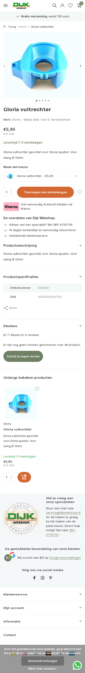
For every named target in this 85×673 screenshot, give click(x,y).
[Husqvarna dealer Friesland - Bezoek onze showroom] (24, 6)
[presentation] (4, 65)
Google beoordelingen (65, 557)
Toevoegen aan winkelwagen (45, 192)
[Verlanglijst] (70, 5)
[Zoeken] (54, 5)
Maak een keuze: (15, 167)
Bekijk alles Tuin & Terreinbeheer (47, 119)
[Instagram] (42, 578)
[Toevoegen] (24, 477)
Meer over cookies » (42, 668)
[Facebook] (34, 578)
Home (22, 26)
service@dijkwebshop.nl (63, 512)
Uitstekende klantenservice (28, 235)
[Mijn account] (62, 5)
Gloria (16, 119)
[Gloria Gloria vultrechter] (21, 403)
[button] (36, 100)
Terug (11, 26)
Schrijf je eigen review (23, 356)
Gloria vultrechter (17, 429)
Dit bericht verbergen (42, 661)
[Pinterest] (51, 578)
